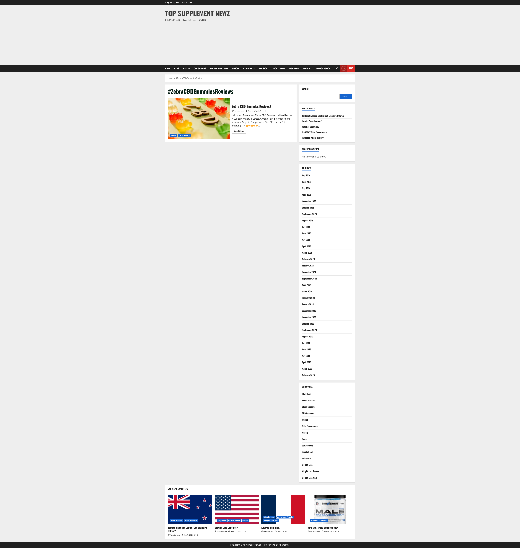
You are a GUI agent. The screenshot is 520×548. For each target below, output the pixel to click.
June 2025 (306, 233)
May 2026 (306, 188)
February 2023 (308, 375)
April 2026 (306, 194)
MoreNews (269, 544)
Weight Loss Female (310, 471)
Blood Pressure (309, 400)
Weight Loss (249, 68)
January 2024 (308, 304)
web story (264, 68)
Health (186, 68)
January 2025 (308, 265)
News (176, 68)
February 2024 (308, 297)
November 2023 (309, 317)
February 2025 (308, 259)
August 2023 (307, 336)
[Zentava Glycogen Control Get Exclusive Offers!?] (190, 509)
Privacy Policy (323, 68)
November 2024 (309, 272)
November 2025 (309, 201)
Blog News (294, 68)
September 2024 (309, 278)
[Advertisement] (259, 42)
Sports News (279, 68)
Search (305, 88)
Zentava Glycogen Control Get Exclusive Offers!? (323, 115)
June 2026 (306, 181)
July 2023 (306, 343)
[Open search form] (337, 68)
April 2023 (306, 362)
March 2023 (307, 368)
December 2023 (309, 310)
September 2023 (309, 330)
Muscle (235, 68)
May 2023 (306, 355)
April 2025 (306, 246)
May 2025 (306, 239)
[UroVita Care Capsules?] (237, 509)
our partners (307, 445)
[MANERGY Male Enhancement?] (330, 509)
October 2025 (308, 207)
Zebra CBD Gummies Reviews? (199, 118)
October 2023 (308, 323)
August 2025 (307, 220)
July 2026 (306, 175)
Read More (240, 132)
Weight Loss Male (309, 477)
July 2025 (306, 227)
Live (351, 68)
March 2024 (307, 291)
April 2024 (306, 285)
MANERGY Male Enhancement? (315, 132)
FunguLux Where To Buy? (313, 137)
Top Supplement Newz (197, 13)
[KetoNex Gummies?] (283, 509)
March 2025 (307, 252)
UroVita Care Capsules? (312, 121)
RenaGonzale (239, 111)
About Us (307, 68)
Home (167, 68)
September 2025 (309, 214)
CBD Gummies (200, 68)
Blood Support (308, 406)
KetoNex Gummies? (310, 126)
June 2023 (306, 349)
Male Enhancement (219, 68)
